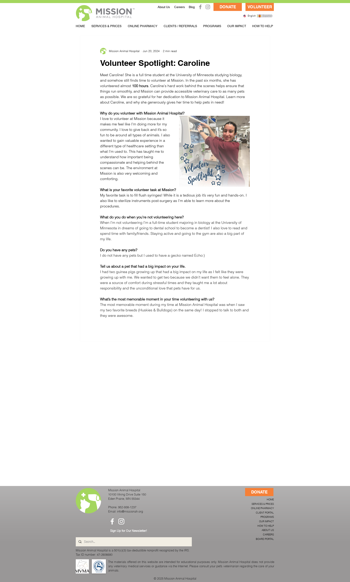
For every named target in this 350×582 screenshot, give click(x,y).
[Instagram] (208, 7)
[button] (106, 26)
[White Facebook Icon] (112, 521)
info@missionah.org (130, 511)
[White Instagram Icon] (121, 521)
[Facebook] (200, 7)
